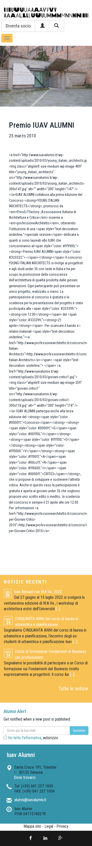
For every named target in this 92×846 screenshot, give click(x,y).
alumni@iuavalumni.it (30, 799)
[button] (18, 26)
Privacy (62, 826)
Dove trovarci (25, 777)
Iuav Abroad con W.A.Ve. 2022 (38, 591)
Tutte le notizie (73, 688)
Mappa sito (32, 826)
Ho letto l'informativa (24, 737)
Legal (48, 826)
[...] (58, 608)
